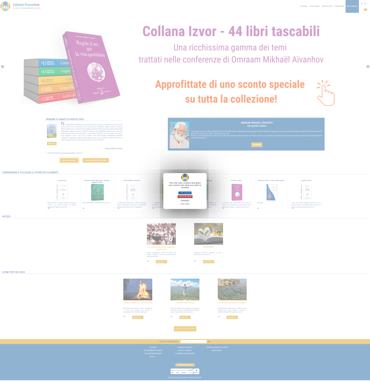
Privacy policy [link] (185, 204)
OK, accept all (186, 193)
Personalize (185, 200)
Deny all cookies (186, 196)
